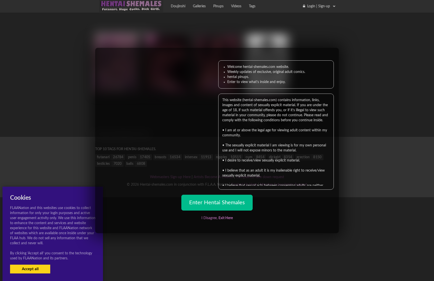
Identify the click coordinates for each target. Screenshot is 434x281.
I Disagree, (217, 218)
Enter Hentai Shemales (217, 202)
